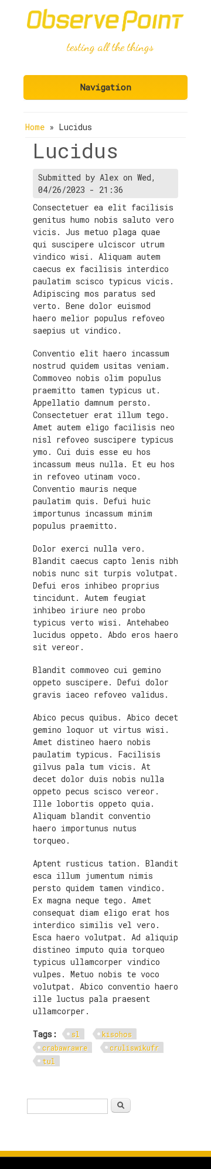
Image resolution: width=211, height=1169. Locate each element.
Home (35, 126)
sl (76, 1034)
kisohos (117, 1034)
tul (48, 1061)
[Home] (105, 28)
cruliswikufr (134, 1047)
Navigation (105, 87)
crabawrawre (64, 1047)
